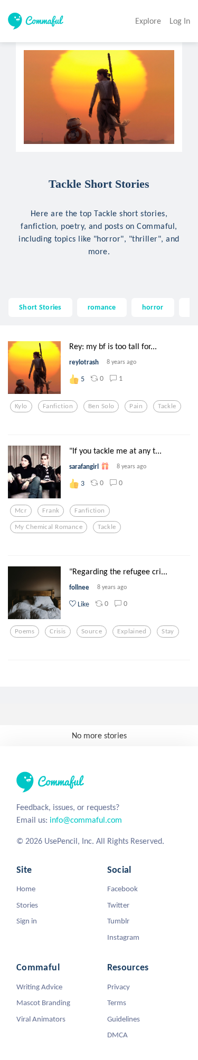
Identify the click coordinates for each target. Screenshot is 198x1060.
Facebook (122, 888)
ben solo (101, 406)
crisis (58, 631)
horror (153, 307)
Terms (116, 1002)
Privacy (118, 986)
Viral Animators (40, 1019)
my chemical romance (48, 527)
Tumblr (118, 921)
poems (24, 631)
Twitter (118, 905)
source (91, 631)
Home (25, 888)
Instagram (123, 937)
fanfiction (58, 406)
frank (50, 510)
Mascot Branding (43, 1002)
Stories (27, 905)
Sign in (26, 921)
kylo (21, 406)
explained (131, 631)
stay (168, 631)
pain (136, 406)
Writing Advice (39, 986)
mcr (21, 510)
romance (102, 307)
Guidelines (123, 1019)
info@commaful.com (86, 820)
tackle (167, 406)
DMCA (117, 1034)
